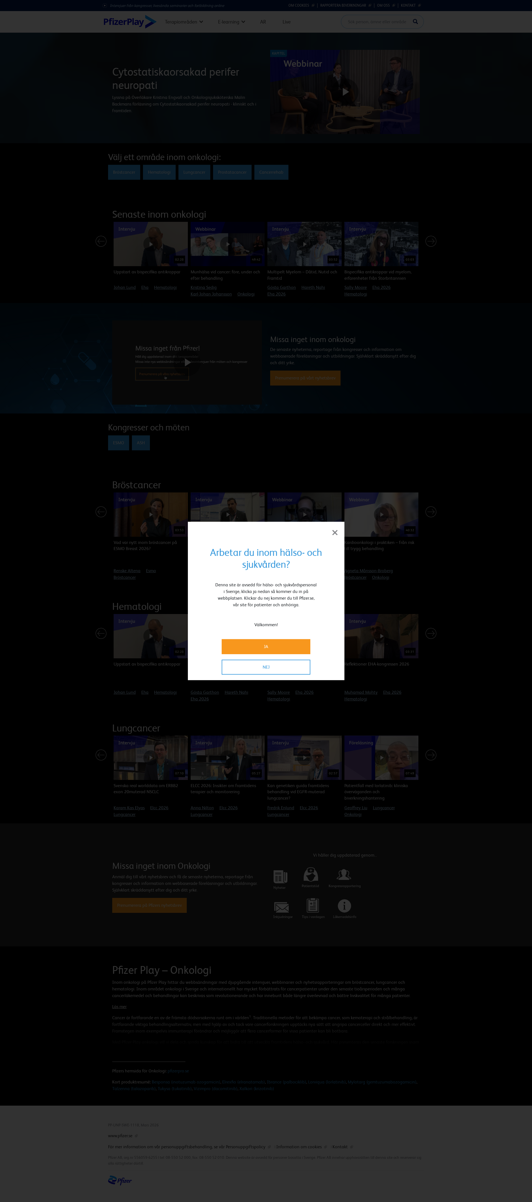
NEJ (266, 667)
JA (266, 646)
